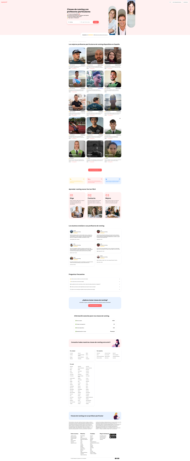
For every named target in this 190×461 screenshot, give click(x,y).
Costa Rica (71, 374)
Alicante (79, 353)
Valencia (71, 358)
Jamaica (71, 384)
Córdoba (71, 354)
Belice (71, 369)
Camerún (87, 371)
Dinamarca (79, 374)
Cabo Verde (80, 371)
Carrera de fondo (107, 353)
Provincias (72, 441)
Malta (87, 386)
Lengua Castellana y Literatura (83, 453)
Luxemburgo (72, 386)
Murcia (87, 354)
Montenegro (72, 389)
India (78, 381)
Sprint (98, 354)
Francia (87, 378)
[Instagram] (118, 458)
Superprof (70, 41)
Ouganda (79, 392)
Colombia (87, 372)
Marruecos (71, 387)
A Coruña (71, 353)
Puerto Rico (71, 397)
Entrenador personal (83, 438)
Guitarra (81, 445)
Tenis (81, 440)
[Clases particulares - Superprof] (4, 2)
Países (72, 439)
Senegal (79, 398)
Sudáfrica (71, 400)
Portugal (87, 395)
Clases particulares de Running (82, 41)
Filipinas (79, 378)
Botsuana (87, 369)
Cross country (107, 354)
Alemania (71, 366)
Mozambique (80, 389)
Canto (81, 441)
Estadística (82, 447)
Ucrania (79, 403)
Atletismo (98, 353)
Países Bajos (88, 392)
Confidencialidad (73, 438)
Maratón (114, 353)
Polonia (79, 395)
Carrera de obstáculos (100, 356)
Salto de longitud (115, 354)
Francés (81, 444)
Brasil (71, 371)
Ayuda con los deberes (84, 439)
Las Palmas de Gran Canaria (81, 355)
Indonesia (87, 381)
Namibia (87, 389)
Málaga (71, 357)
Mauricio (79, 387)
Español (81, 446)
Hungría (71, 381)
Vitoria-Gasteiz (92, 452)
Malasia (79, 386)
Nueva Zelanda (72, 392)
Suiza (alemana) (88, 400)
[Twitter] (117, 458)
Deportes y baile (74, 41)
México (87, 387)
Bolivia (79, 369)
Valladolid (79, 358)
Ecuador (87, 374)
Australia (87, 366)
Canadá (71, 372)
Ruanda (71, 398)
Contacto (101, 439)
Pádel (81, 451)
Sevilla (87, 357)
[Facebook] (115, 458)
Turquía (71, 403)
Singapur (87, 398)
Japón (79, 384)
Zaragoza (87, 358)
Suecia (79, 400)
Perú (70, 395)
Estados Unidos (72, 378)
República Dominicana (89, 397)
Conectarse (185, 2)
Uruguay (87, 403)
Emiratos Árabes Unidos (80, 376)
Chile (79, 372)
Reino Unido (79, 397)
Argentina (79, 366)
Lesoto (87, 384)
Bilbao (87, 353)
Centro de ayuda (102, 438)
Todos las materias (83, 454)
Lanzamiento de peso (116, 356)
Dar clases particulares (177, 2)
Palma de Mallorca (81, 357)
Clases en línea (73, 440)
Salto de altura (107, 356)
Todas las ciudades (93, 453)
